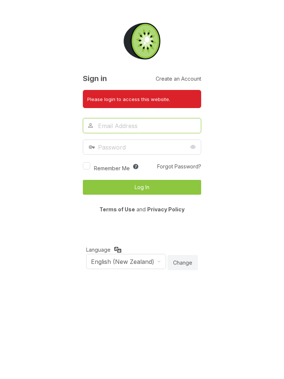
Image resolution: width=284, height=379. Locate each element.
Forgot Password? (179, 166)
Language (98, 249)
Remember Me (112, 168)
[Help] (135, 166)
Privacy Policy (166, 209)
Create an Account (178, 79)
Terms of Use (117, 209)
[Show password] (193, 147)
